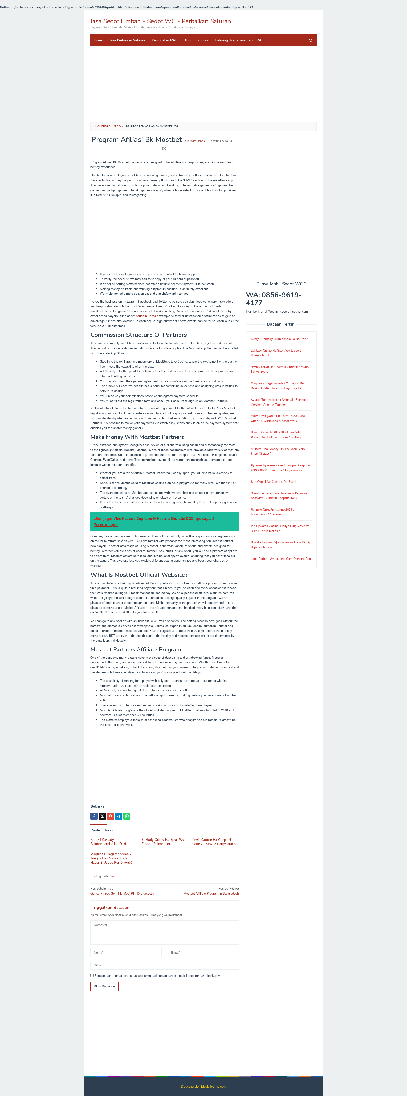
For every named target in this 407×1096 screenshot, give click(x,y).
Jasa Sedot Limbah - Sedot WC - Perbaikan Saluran (160, 21)
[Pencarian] (311, 40)
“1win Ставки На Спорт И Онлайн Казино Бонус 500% (214, 841)
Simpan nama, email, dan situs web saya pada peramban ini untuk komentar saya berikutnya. (158, 975)
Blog (112, 876)
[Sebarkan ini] (94, 816)
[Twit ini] (102, 816)
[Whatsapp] (126, 816)
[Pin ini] (110, 816)
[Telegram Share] (118, 816)
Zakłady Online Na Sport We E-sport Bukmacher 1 (163, 841)
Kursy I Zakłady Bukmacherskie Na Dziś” (108, 841)
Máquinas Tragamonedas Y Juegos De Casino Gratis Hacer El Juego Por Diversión (112, 858)
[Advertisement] (203, 84)
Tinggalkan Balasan (109, 907)
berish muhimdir (147, 316)
